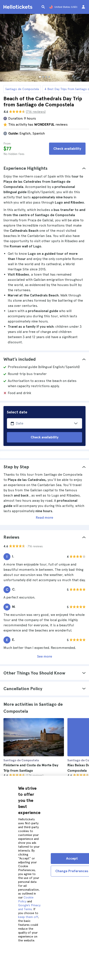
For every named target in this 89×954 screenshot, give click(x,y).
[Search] (43, 7)
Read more (44, 517)
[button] (44, 168)
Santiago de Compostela (22, 89)
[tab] (44, 168)
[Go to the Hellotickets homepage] (18, 7)
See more (44, 656)
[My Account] (83, 7)
